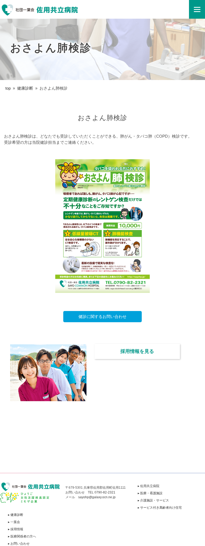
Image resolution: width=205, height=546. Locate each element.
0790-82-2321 (104, 492)
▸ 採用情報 (15, 529)
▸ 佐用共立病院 (148, 486)
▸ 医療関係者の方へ (22, 536)
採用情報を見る (137, 351)
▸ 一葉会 (14, 522)
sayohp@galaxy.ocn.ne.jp (97, 497)
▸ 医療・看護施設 (150, 493)
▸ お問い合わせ (19, 543)
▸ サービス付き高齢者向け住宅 (160, 507)
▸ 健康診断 (15, 515)
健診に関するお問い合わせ (102, 316)
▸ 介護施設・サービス (153, 500)
